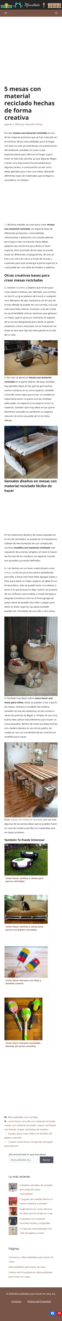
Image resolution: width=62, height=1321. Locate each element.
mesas (7, 572)
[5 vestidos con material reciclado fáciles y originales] (13, 1222)
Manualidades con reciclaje (23, 1117)
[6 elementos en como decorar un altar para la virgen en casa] (13, 1212)
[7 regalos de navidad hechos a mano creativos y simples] (13, 1202)
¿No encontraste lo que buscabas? (27, 1154)
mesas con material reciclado (27, 819)
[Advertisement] (31, 48)
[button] (56, 13)
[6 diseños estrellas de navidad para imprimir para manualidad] (13, 1188)
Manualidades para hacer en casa (27, 1267)
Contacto (16, 1301)
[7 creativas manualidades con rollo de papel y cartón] (13, 1231)
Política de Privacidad (39, 1301)
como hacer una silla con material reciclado (31, 1121)
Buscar (46, 1159)
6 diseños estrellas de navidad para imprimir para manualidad (36, 1189)
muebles (21, 287)
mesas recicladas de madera (32, 1129)
